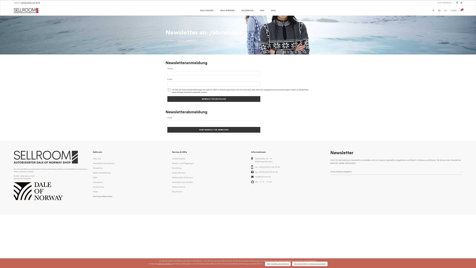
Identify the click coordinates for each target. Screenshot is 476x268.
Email (169, 79)
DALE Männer (227, 10)
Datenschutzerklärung (175, 261)
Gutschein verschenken (182, 182)
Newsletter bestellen (214, 99)
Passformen (177, 191)
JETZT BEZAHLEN (444, 3)
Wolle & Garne (178, 187)
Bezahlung (176, 168)
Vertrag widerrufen (102, 196)
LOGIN (454, 10)
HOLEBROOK (247, 10)
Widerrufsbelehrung (102, 172)
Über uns (97, 158)
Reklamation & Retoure (182, 177)
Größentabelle (178, 158)
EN (445, 10)
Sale (273, 10)
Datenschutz (98, 187)
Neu (262, 10)
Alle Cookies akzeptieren (278, 264)
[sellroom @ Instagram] (461, 2)
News (95, 191)
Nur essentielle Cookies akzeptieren (310, 264)
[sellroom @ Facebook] (457, 2)
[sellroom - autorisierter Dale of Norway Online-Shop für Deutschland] (51, 157)
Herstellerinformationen (104, 163)
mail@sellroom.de (263, 176)
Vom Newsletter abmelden (213, 130)
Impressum (98, 182)
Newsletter (98, 168)
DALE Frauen (206, 10)
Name (170, 68)
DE (439, 10)
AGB (95, 177)
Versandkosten (178, 172)
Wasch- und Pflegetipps (183, 163)
